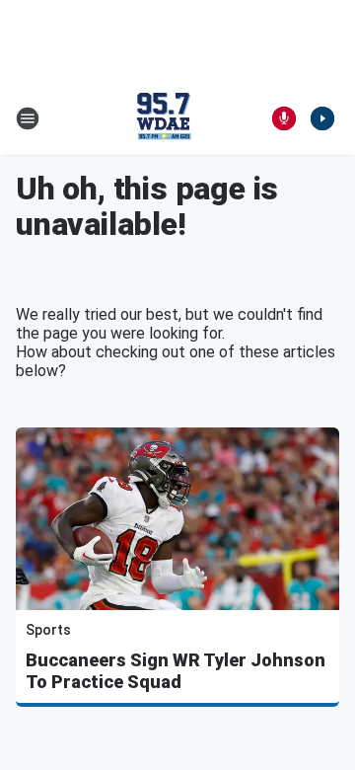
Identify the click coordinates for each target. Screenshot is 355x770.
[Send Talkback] (284, 118)
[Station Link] (163, 118)
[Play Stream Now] (322, 118)
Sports (48, 630)
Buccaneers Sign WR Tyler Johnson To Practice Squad (175, 671)
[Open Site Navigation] (27, 118)
